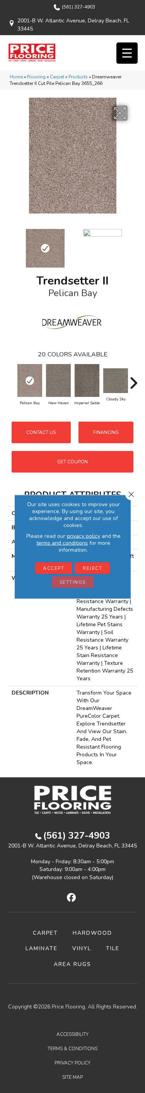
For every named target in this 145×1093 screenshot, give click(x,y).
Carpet (57, 77)
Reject (92, 568)
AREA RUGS (72, 964)
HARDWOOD (92, 933)
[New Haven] (58, 380)
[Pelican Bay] (29, 380)
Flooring (36, 77)
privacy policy (83, 535)
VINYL (81, 948)
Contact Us (41, 432)
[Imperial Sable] (87, 380)
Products (78, 77)
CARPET (45, 933)
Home (16, 77)
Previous (11, 244)
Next (133, 244)
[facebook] (71, 898)
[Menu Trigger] (127, 53)
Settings (73, 582)
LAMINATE (42, 948)
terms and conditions (62, 542)
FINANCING (106, 432)
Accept (53, 568)
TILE (112, 948)
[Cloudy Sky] (115, 380)
